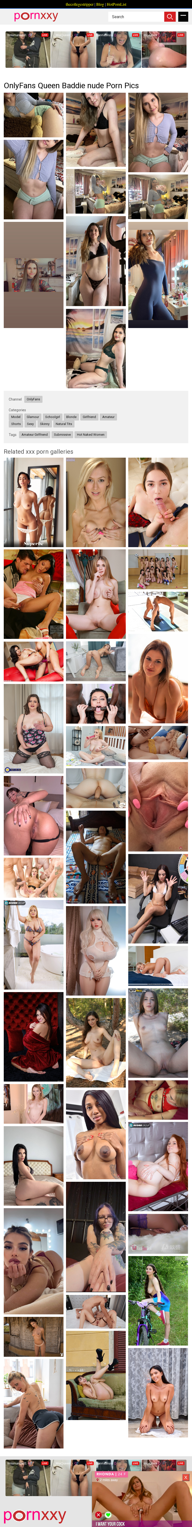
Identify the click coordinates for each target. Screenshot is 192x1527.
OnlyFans (33, 399)
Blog (100, 4)
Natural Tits (64, 424)
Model (15, 417)
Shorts (16, 424)
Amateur (108, 417)
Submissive (62, 434)
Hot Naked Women (90, 434)
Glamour (33, 417)
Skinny (45, 424)
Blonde (71, 417)
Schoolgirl (52, 417)
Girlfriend (89, 417)
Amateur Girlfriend (35, 434)
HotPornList (116, 4)
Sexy (30, 424)
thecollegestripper (80, 4)
